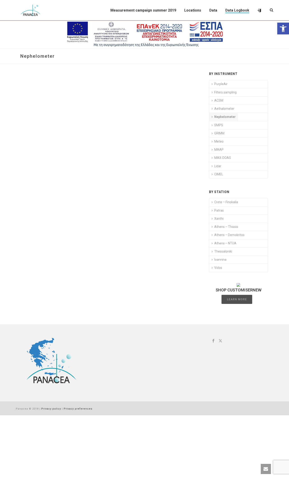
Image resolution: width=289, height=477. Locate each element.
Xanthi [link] (219, 218)
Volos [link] (218, 268)
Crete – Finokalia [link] (226, 202)
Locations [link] (192, 10)
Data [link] (213, 10)
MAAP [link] (219, 149)
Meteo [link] (219, 141)
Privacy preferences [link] (78, 408)
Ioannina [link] (220, 259)
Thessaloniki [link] (223, 251)
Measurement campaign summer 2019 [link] (143, 10)
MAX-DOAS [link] (222, 158)
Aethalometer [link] (224, 108)
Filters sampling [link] (225, 92)
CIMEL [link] (218, 174)
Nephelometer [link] (225, 117)
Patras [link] (219, 210)
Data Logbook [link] (237, 10)
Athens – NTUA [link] (225, 243)
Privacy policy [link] (51, 408)
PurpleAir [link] (221, 84)
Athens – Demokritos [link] (229, 235)
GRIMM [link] (219, 133)
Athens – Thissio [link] (226, 227)
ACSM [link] (218, 100)
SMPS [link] (218, 125)
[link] (283, 28)
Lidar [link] (217, 166)
